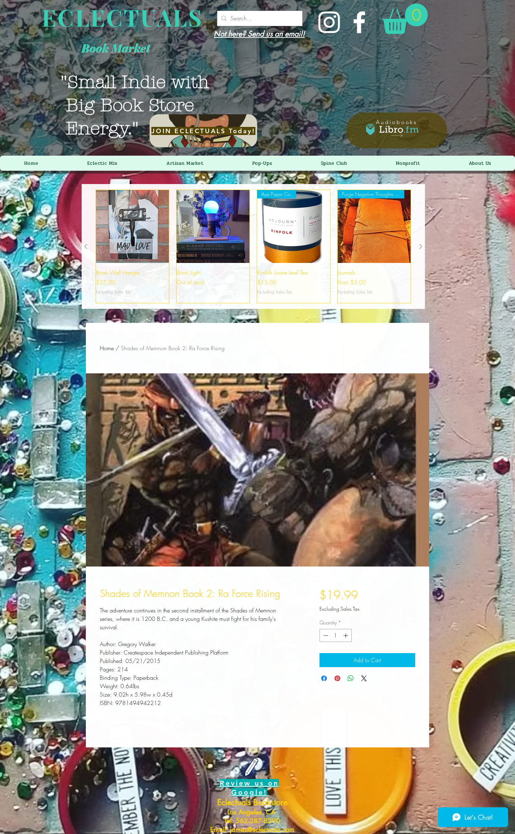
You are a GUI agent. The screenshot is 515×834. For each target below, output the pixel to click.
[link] (405, 19)
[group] (253, 246)
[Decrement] (325, 635)
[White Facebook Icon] (359, 22)
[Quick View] (132, 226)
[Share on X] (364, 678)
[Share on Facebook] (324, 678)
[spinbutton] (335, 635)
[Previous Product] (86, 246)
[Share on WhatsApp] (350, 678)
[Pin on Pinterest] (337, 678)
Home (107, 348)
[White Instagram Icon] (329, 22)
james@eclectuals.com (262, 829)
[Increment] (346, 635)
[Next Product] (421, 246)
